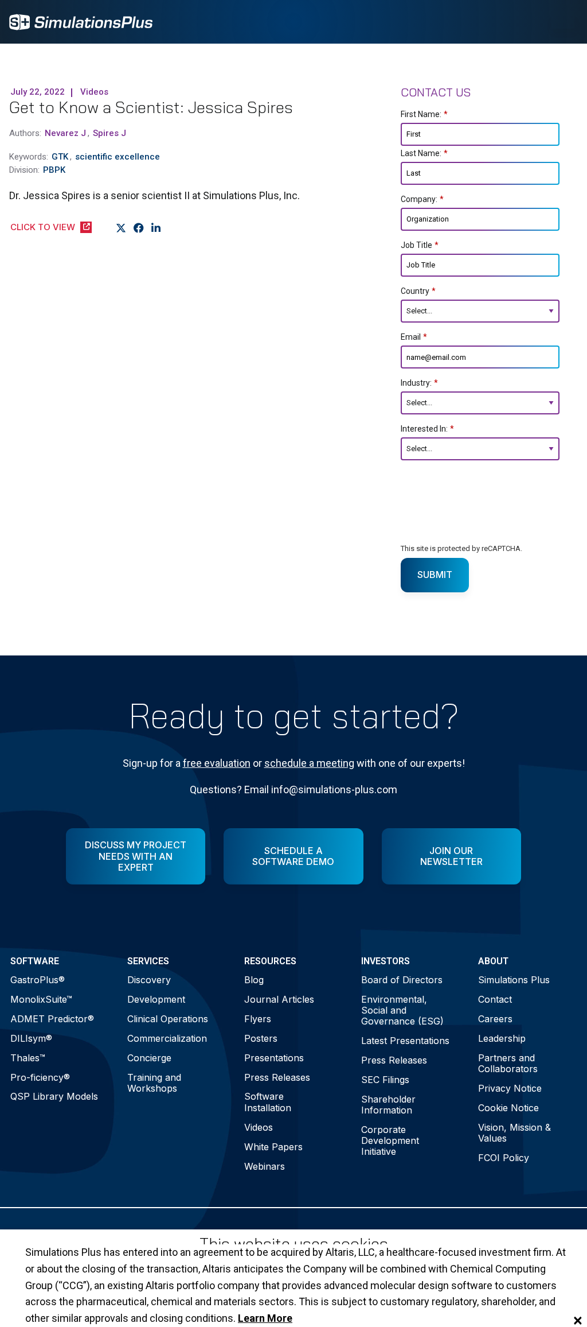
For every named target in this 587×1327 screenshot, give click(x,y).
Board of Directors (402, 979)
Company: (422, 199)
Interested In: (427, 428)
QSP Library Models (54, 1096)
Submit (434, 574)
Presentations (274, 1058)
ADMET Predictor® (52, 1019)
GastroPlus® (37, 979)
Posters (260, 1038)
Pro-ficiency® (40, 1077)
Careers (495, 1019)
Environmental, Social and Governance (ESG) (402, 1010)
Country (418, 291)
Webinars (264, 1166)
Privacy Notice (510, 1088)
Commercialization (167, 1038)
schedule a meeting (309, 763)
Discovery (149, 979)
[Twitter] (121, 228)
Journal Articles (279, 999)
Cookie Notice (508, 1107)
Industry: (419, 382)
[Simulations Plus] (80, 21)
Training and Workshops (154, 1083)
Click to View (42, 227)
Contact (495, 999)
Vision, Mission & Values (514, 1133)
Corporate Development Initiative (390, 1140)
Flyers (257, 1019)
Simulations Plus (514, 979)
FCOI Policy (503, 1157)
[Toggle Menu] (562, 22)
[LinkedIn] (156, 228)
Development (156, 999)
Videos (258, 1127)
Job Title (420, 245)
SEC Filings (385, 1079)
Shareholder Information (388, 1104)
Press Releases (277, 1077)
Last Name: (424, 153)
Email (414, 337)
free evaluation (217, 763)
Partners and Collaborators (508, 1063)
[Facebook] (139, 228)
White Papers (273, 1147)
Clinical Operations (167, 1019)
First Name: (424, 114)
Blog (254, 979)
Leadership (502, 1038)
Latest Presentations (405, 1040)
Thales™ (27, 1058)
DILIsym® (31, 1038)
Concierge (149, 1058)
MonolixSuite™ (41, 999)
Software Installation (267, 1102)
